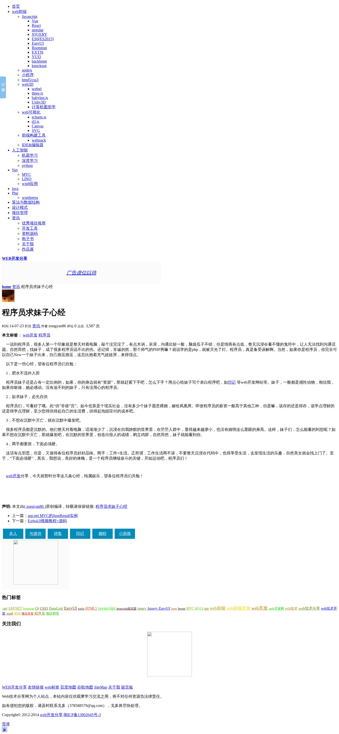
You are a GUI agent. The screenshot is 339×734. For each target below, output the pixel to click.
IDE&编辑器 (32, 145)
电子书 (28, 239)
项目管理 (20, 213)
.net (4, 608)
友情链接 (36, 687)
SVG (36, 130)
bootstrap (28, 608)
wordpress (30, 197)
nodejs (27, 70)
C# (37, 608)
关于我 (28, 244)
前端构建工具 (34, 135)
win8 (9, 613)
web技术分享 (309, 608)
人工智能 (20, 150)
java (15, 188)
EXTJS (37, 52)
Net (15, 170)
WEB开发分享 (14, 258)
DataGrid (56, 608)
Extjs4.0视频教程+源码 (47, 521)
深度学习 (30, 160)
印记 (232, 382)
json (174, 608)
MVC (26, 174)
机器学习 (30, 155)
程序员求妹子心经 (111, 506)
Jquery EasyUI (158, 608)
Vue (35, 21)
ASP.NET (15, 608)
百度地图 (68, 687)
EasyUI (38, 43)
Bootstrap (39, 48)
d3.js (35, 121)
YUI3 (36, 57)
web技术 (291, 608)
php (206, 608)
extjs (81, 608)
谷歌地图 (85, 687)
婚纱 (102, 533)
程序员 (44, 335)
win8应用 (30, 184)
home (6, 287)
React (36, 25)
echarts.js (39, 117)
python (27, 165)
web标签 (52, 687)
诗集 (58, 533)
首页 (16, 6)
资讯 (16, 218)
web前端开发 (238, 608)
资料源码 (30, 233)
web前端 (19, 11)
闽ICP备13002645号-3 (82, 715)
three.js (37, 93)
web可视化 (31, 112)
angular (37, 30)
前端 (17, 613)
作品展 (28, 249)
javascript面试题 (126, 608)
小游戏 (125, 533)
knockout (39, 66)
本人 (13, 533)
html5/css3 (30, 80)
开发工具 (30, 228)
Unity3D (39, 102)
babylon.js (40, 98)
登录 (6, 724)
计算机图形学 (44, 107)
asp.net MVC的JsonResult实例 (53, 516)
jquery (141, 608)
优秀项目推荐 (34, 223)
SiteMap (100, 687)
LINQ (27, 179)
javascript (106, 608)
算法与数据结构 (26, 202)
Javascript (29, 16)
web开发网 (276, 608)
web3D (28, 84)
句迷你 (35, 533)
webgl (36, 89)
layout (181, 608)
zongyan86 (35, 506)
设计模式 (20, 207)
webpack (39, 140)
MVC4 (199, 608)
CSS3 (44, 608)
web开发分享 (51, 715)
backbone (39, 61)
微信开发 (28, 613)
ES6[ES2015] (43, 39)
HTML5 (91, 608)
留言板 (127, 687)
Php (15, 193)
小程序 (28, 75)
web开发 (30, 335)
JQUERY (39, 34)
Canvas (37, 126)
